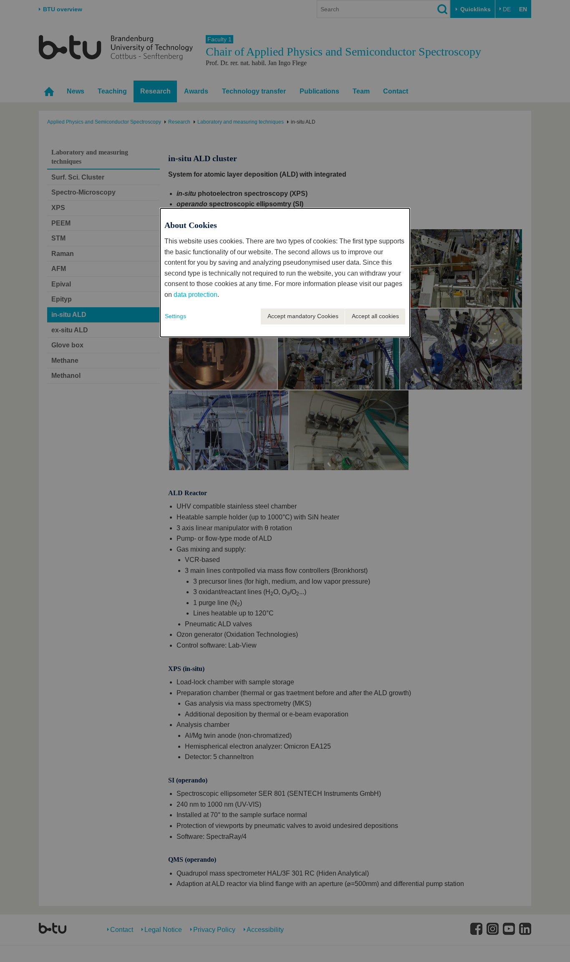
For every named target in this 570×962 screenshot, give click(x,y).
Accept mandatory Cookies (302, 316)
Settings (175, 316)
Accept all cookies (375, 316)
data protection (195, 294)
